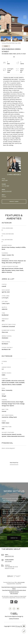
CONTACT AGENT (14, 201)
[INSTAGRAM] (14, 608)
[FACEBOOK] (10, 608)
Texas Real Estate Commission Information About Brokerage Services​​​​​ (14, 591)
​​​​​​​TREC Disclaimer (14, 593)
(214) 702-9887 (8, 561)
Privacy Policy (20, 626)
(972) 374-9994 (21, 582)
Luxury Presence (14, 618)
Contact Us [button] (14, 538)
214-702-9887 (5, 186)
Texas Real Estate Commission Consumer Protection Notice (14, 587)
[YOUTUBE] (17, 608)
